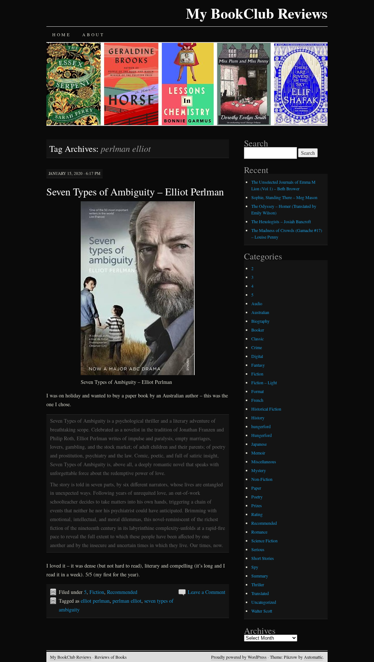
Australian (260, 312)
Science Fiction (264, 540)
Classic (257, 338)
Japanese (259, 444)
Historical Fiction (266, 409)
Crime (256, 347)
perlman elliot (126, 600)
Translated (260, 593)
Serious (257, 549)
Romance (259, 532)
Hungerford (261, 435)
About (93, 34)
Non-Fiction (261, 479)
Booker (257, 330)
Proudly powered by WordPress (239, 657)
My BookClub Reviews (257, 13)
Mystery (258, 470)
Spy (254, 567)
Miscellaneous (263, 461)
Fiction (96, 591)
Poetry (257, 497)
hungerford (261, 426)
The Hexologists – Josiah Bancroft (281, 221)
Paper (256, 488)
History (257, 417)
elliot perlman (95, 600)
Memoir (258, 453)
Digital (257, 356)
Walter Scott (261, 611)
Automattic (313, 657)
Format (257, 391)
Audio (256, 303)
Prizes (256, 505)
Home (61, 34)
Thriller (257, 584)
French (257, 400)
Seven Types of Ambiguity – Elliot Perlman (135, 191)
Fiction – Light (264, 382)
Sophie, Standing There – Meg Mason (284, 197)
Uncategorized (263, 602)
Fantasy (258, 365)
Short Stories (262, 558)
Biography (260, 321)
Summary (259, 576)
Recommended (122, 591)
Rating (257, 514)
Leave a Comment (206, 591)
